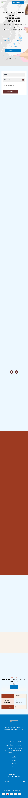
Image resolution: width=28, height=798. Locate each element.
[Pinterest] (19, 733)
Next (16, 372)
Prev (11, 372)
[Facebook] (9, 733)
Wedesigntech (16, 790)
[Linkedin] (12, 733)
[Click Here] (5, 57)
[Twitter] (15, 733)
